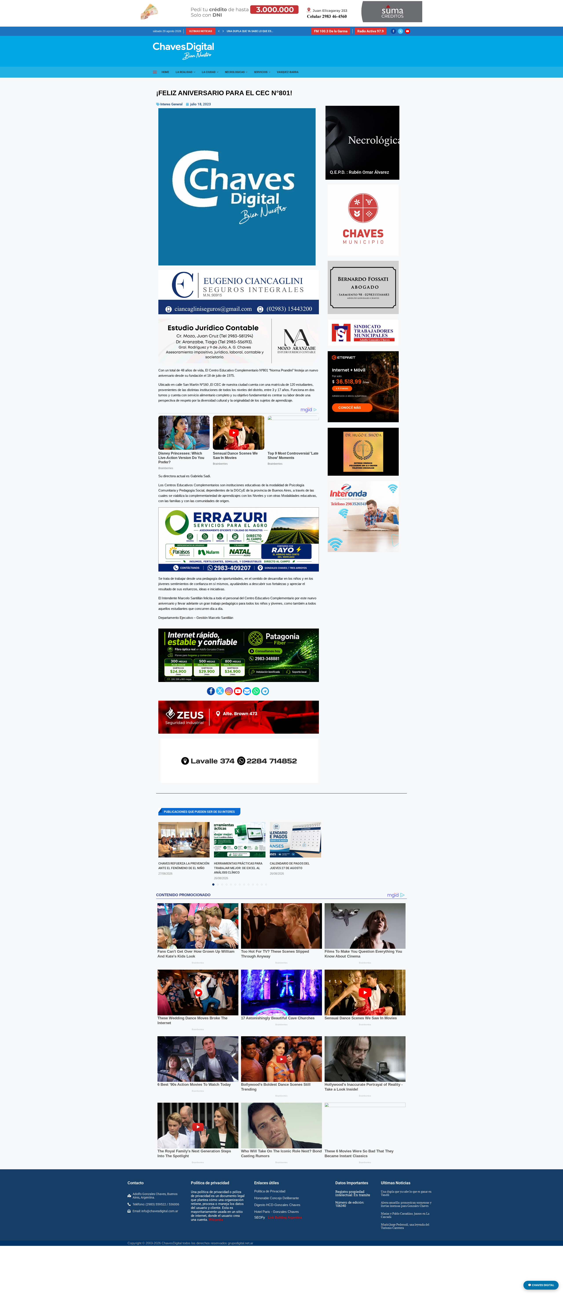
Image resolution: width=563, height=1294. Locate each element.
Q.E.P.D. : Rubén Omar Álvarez (359, 172)
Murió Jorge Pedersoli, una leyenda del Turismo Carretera (405, 1226)
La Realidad (184, 72)
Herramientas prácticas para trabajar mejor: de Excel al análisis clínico (238, 868)
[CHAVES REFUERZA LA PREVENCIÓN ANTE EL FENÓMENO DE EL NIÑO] (184, 839)
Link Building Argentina (285, 1217)
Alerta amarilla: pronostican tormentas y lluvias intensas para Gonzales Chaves (406, 1204)
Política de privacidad (210, 1183)
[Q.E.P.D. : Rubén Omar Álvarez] (362, 143)
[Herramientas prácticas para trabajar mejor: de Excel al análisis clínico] (239, 839)
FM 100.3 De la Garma (330, 31)
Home (165, 72)
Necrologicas (235, 72)
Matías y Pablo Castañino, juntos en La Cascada (260, 31)
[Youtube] (407, 31)
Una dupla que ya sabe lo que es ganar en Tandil (406, 1193)
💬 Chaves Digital (541, 1285)
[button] (219, 31)
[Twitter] (400, 31)
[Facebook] (393, 31)
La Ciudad (209, 72)
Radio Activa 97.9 (370, 31)
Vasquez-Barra (287, 72)
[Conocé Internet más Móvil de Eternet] (363, 386)
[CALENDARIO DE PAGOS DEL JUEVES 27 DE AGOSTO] (295, 839)
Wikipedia (216, 1220)
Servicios (260, 72)
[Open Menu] (155, 72)
